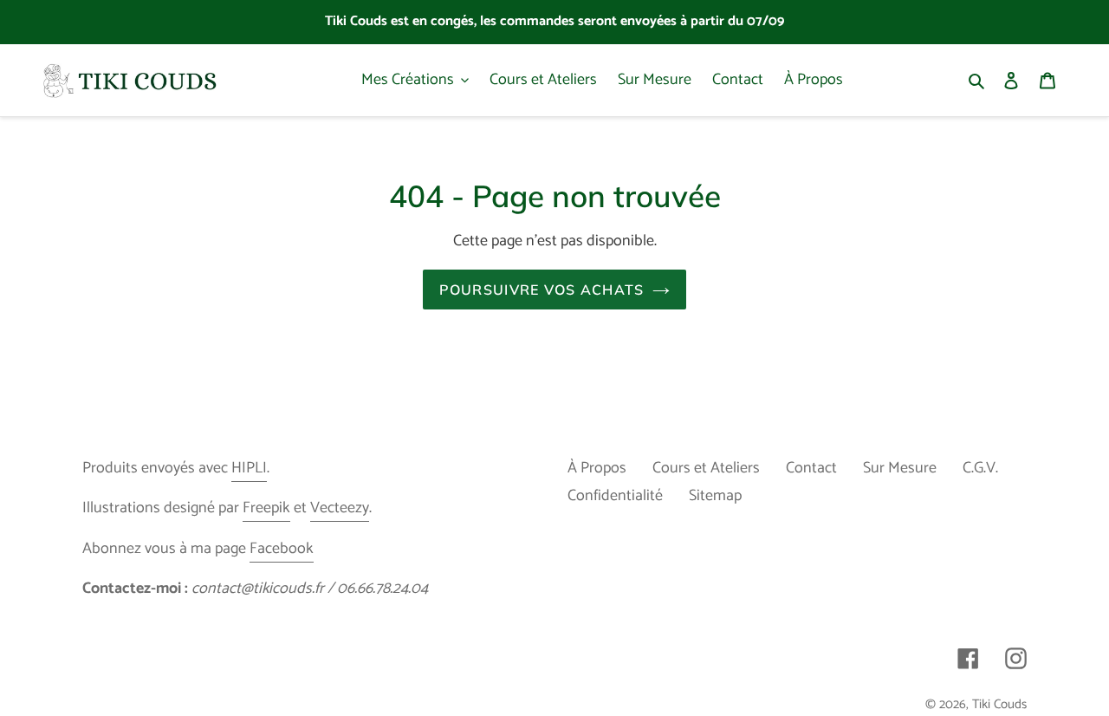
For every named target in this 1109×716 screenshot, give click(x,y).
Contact (811, 468)
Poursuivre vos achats (542, 289)
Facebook (282, 549)
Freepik (266, 508)
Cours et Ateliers (706, 468)
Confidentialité (615, 496)
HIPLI (249, 468)
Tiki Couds (999, 704)
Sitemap (715, 496)
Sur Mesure (900, 468)
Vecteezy (339, 508)
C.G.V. (980, 468)
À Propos (596, 468)
